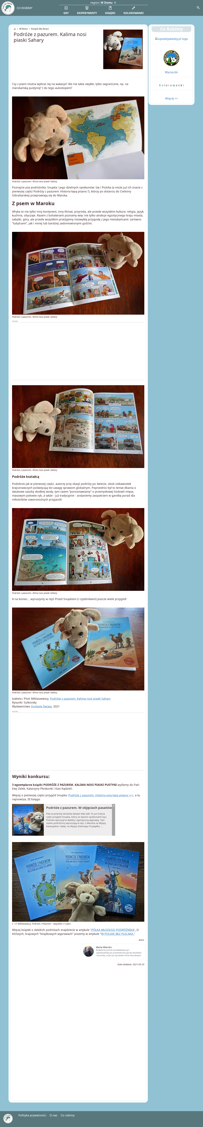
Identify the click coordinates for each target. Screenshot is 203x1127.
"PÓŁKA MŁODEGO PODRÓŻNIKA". (113, 930)
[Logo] (7, 8)
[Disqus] (78, 1055)
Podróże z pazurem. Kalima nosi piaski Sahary (80, 698)
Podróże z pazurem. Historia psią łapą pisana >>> (100, 795)
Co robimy (68, 1115)
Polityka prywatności (32, 1115)
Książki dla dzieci (40, 29)
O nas (53, 1115)
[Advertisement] (78, 351)
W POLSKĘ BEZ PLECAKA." (118, 934)
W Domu (23, 29)
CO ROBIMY (24, 8)
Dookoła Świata (41, 706)
